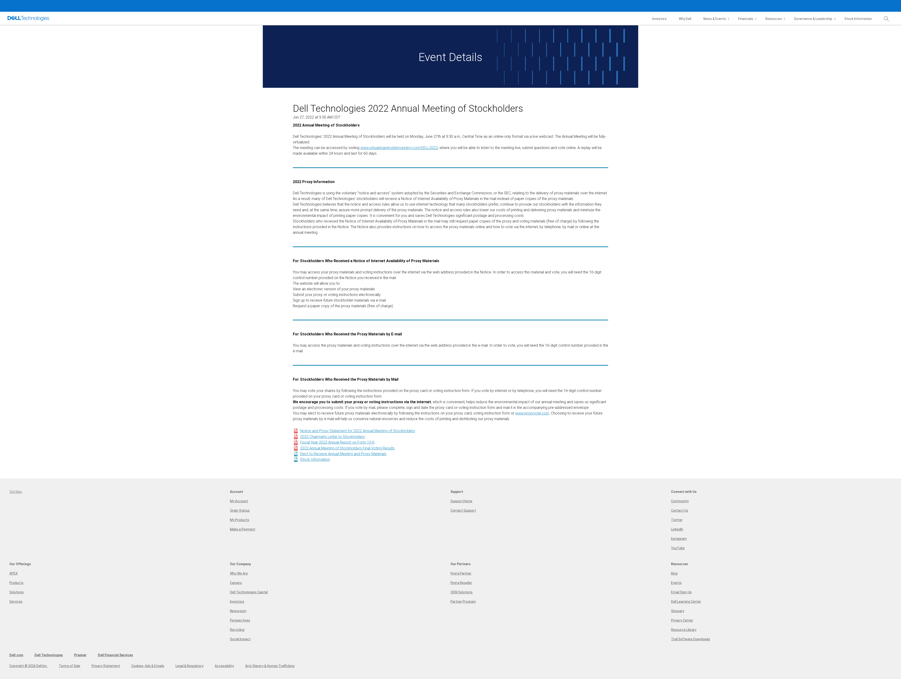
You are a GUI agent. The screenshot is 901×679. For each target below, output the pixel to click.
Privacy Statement (106, 666)
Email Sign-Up (681, 592)
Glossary (677, 611)
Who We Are (239, 573)
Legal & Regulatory (189, 666)
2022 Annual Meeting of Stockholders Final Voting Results (347, 448)
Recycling (237, 630)
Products (16, 583)
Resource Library (683, 630)
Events (676, 583)
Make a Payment (242, 529)
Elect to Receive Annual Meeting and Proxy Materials (343, 454)
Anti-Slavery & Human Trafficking (269, 666)
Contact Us (679, 510)
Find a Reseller (461, 583)
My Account (239, 501)
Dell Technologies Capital (249, 592)
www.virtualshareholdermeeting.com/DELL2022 (399, 148)
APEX (13, 573)
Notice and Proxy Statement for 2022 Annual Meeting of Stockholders (357, 431)
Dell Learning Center (686, 601)
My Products (239, 520)
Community (680, 501)
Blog (674, 573)
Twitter (677, 520)
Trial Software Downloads (690, 639)
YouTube (678, 548)
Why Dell (685, 19)
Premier (80, 655)
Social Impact (240, 639)
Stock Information (858, 19)
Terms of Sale (69, 666)
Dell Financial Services (115, 655)
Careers (236, 583)
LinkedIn (677, 529)
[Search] (888, 19)
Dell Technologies (48, 655)
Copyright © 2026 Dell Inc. (28, 666)
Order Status (240, 510)
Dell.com (16, 655)
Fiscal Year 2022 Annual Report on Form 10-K (337, 442)
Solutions (16, 592)
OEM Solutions (461, 592)
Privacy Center (682, 620)
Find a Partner (460, 573)
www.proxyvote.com (532, 413)
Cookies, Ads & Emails (147, 666)
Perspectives (240, 620)
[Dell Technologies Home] (28, 18)
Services (16, 601)
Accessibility (224, 666)
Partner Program (463, 601)
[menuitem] (717, 19)
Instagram (679, 539)
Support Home (461, 501)
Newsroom (238, 611)
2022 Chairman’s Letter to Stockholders (332, 436)
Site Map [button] (15, 492)
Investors (659, 19)
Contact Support (463, 510)
